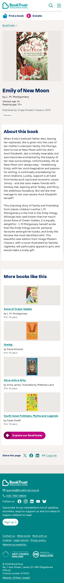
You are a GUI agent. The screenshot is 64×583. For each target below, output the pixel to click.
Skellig (8, 344)
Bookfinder (8, 25)
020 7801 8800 (16, 496)
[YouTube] (38, 501)
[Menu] (59, 5)
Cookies (7, 540)
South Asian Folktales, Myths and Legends (31, 416)
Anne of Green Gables (18, 309)
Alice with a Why (15, 380)
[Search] (50, 5)
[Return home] (14, 5)
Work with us (39, 535)
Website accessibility (14, 544)
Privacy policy (38, 540)
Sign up (9, 522)
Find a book (16, 16)
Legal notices (21, 540)
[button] (25, 455)
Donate (37, 16)
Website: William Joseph (16, 577)
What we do (24, 535)
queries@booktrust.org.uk (22, 490)
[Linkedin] (32, 501)
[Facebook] (19, 501)
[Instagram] (25, 501)
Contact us (8, 535)
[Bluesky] (44, 501)
